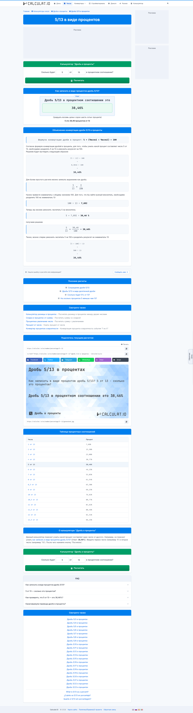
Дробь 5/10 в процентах (77, 644)
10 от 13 (32, 495)
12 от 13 (32, 515)
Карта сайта (72, 710)
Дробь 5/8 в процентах (77, 637)
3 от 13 (31, 454)
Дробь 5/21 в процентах (77, 680)
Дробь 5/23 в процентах (77, 687)
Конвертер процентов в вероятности (42, 328)
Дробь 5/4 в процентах (77, 623)
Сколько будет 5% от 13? (78, 295)
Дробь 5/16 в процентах (77, 662)
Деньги (113, 3)
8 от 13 (31, 480)
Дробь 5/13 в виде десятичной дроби (78, 291)
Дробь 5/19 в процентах (77, 673)
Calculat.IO (54, 710)
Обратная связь (190, 356)
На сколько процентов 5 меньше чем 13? (79, 298)
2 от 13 (31, 449)
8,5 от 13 (32, 485)
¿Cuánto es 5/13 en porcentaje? (77, 695)
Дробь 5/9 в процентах (77, 641)
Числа (68, 3)
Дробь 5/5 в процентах (77, 626)
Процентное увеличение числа (39, 321)
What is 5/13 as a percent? (77, 692)
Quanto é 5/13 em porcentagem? (77, 699)
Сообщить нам (120, 272)
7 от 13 (31, 475)
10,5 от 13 (33, 500)
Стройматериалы (98, 3)
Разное (124, 3)
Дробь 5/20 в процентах (77, 676)
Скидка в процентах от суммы (39, 318)
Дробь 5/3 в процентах (77, 619)
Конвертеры (79, 3)
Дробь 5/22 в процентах (77, 683)
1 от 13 (31, 444)
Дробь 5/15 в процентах (77, 658)
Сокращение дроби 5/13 (78, 287)
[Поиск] (168, 3)
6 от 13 (31, 470)
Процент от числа (34, 325)
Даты (58, 3)
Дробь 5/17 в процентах (77, 666)
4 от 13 (31, 459)
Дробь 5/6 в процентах (77, 630)
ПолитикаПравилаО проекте (90, 710)
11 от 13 (32, 505)
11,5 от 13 (33, 510)
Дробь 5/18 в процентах (77, 669)
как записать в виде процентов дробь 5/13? (51, 540)
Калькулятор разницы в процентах (41, 314)
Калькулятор (138, 3)
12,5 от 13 (33, 520)
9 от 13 (31, 490)
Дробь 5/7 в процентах (77, 633)
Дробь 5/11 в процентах (77, 648)
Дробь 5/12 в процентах (77, 651)
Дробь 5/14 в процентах (77, 655)
